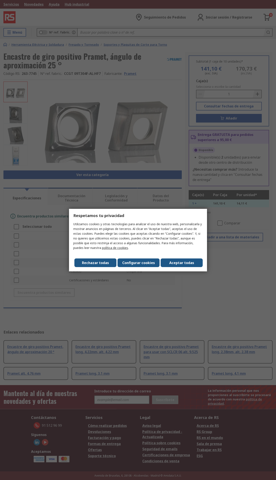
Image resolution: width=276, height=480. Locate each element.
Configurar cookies (138, 262)
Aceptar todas (181, 262)
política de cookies (115, 248)
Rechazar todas (95, 262)
